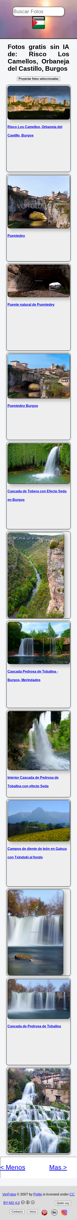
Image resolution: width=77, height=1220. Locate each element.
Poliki (37, 1194)
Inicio (33, 1211)
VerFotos (9, 1194)
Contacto (17, 1211)
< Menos (12, 1167)
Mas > (58, 1167)
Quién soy (63, 1203)
